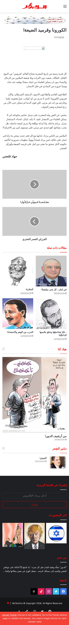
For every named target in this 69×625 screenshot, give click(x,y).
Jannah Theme (9, 615)
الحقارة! (29, 289)
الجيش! (43, 458)
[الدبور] (34, 6)
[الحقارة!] (17, 271)
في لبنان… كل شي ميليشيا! (54, 289)
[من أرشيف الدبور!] (34, 394)
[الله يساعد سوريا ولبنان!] (56, 533)
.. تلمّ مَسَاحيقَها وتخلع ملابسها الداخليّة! (53, 333)
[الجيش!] (58, 462)
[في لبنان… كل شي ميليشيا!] (51, 271)
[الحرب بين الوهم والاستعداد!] (17, 313)
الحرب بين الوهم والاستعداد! (20, 332)
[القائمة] (65, 7)
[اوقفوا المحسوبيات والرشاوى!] (12, 535)
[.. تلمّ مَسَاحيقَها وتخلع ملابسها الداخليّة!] (51, 313)
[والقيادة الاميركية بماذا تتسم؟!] (34, 536)
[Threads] (34, 591)
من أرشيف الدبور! (56, 436)
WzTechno (17, 603)
